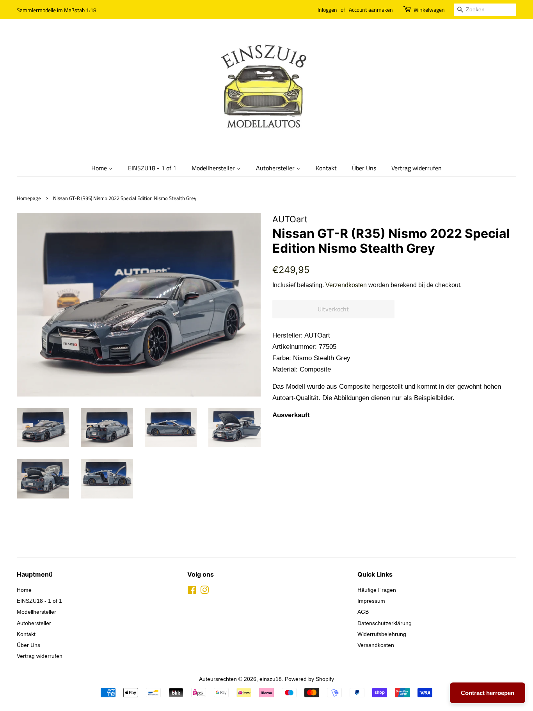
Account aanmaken (371, 9)
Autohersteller (276, 168)
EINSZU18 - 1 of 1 (152, 168)
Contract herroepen (487, 693)
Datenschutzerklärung (384, 623)
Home (99, 168)
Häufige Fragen (376, 590)
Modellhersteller (214, 168)
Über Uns (364, 168)
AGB (363, 612)
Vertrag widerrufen (416, 168)
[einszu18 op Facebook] (191, 591)
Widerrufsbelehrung (381, 634)
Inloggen (327, 9)
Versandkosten (375, 645)
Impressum (371, 601)
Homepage (29, 198)
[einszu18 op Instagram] (204, 591)
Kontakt (326, 168)
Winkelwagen (429, 9)
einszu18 (270, 679)
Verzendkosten (346, 285)
